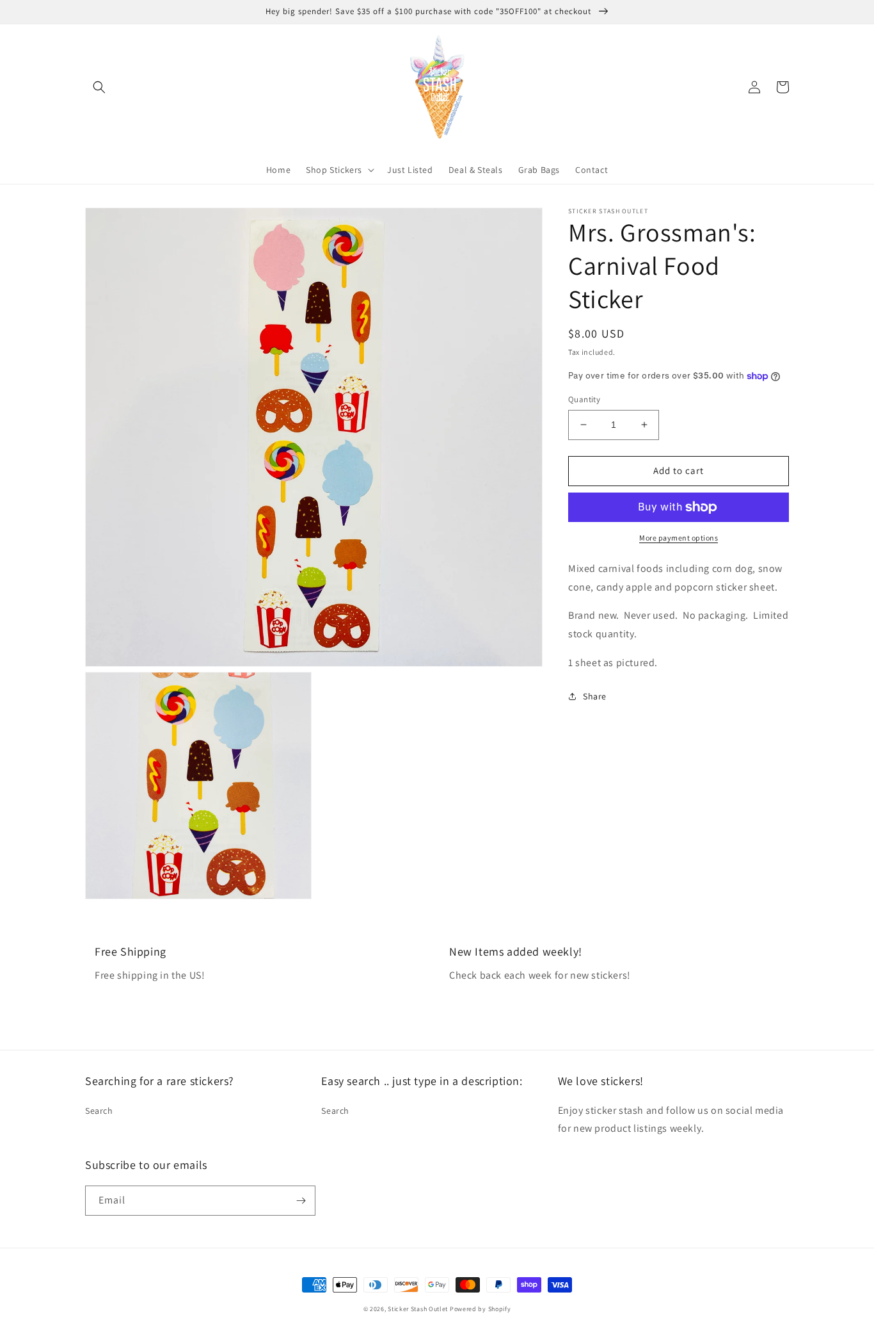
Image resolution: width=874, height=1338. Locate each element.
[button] (99, 87)
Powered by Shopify (480, 1309)
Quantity (584, 399)
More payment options (678, 538)
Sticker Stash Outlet (418, 1309)
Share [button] (595, 696)
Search (99, 1110)
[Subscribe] (301, 1201)
